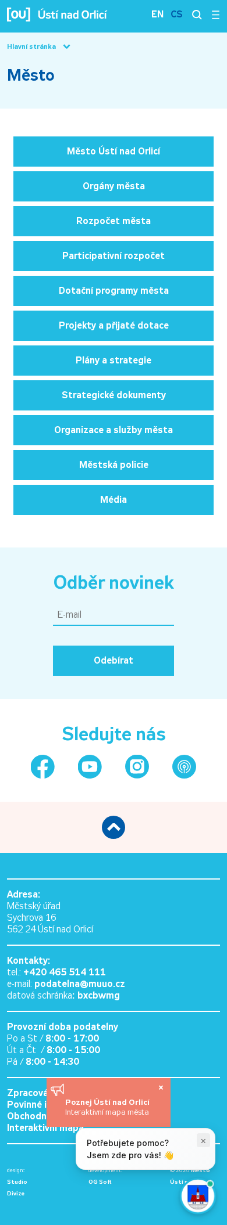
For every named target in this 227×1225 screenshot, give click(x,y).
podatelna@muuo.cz (79, 983)
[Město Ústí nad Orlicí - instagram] (137, 767)
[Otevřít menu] (215, 14)
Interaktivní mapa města (107, 1112)
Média (113, 499)
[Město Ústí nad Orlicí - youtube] (90, 767)
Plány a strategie (113, 360)
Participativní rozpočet (113, 255)
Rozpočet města (113, 220)
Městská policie (113, 464)
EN (157, 14)
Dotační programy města (114, 290)
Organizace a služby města (113, 429)
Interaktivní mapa (45, 1127)
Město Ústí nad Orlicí (113, 151)
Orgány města (114, 186)
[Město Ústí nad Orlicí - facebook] (43, 767)
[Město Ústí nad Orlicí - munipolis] (184, 767)
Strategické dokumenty (114, 395)
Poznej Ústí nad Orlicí (108, 1102)
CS (177, 14)
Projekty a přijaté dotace (114, 325)
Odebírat (113, 660)
